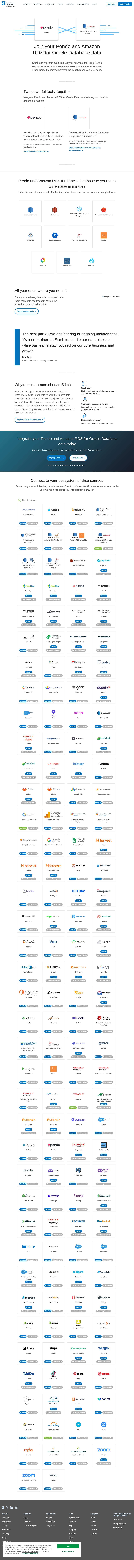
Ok (68, 1546)
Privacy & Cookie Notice (30, 1553)
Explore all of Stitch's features (29, 420)
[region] (42, 1549)
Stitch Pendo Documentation (35, 151)
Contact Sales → (78, 458)
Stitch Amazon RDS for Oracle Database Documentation (84, 149)
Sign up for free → (56, 458)
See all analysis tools (25, 311)
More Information (68, 1551)
